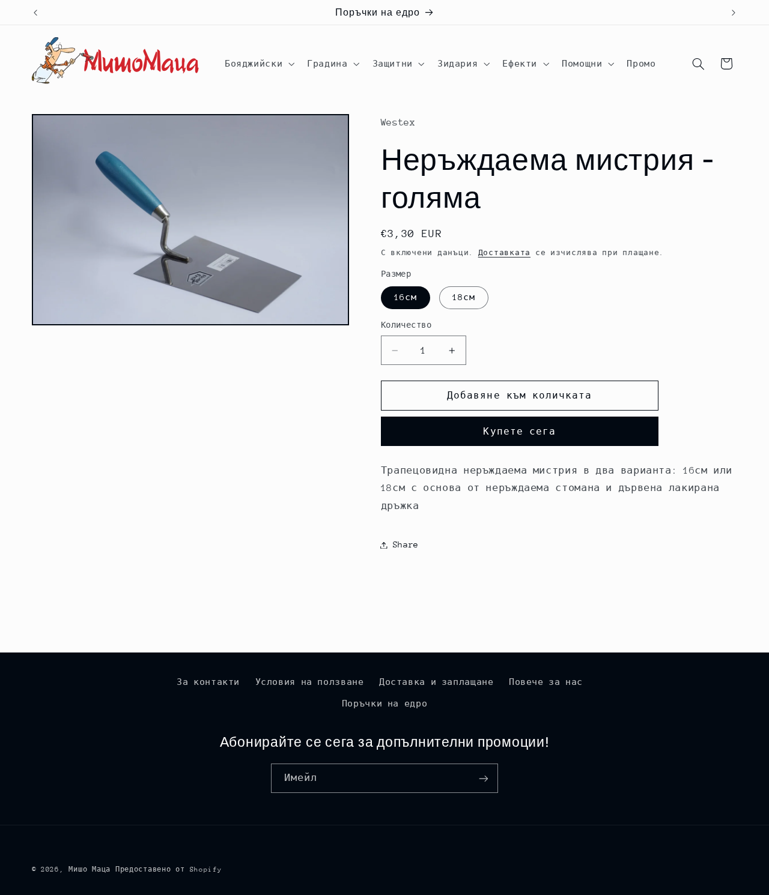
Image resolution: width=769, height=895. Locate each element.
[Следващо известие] (733, 13)
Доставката (504, 253)
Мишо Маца (89, 869)
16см (405, 297)
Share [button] (406, 544)
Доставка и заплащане (436, 682)
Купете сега (519, 431)
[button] (258, 63)
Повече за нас (546, 682)
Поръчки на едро (384, 703)
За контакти (208, 682)
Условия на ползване (309, 682)
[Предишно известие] (35, 13)
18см (463, 297)
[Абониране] (483, 778)
